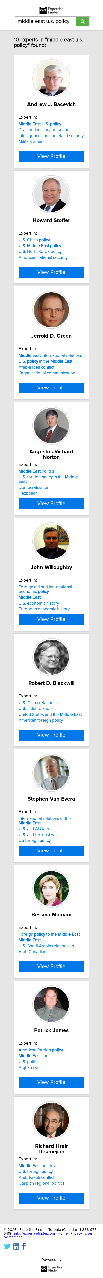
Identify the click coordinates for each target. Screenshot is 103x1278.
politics (37, 471)
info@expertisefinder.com (34, 1233)
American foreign (41, 1050)
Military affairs (32, 141)
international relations (50, 355)
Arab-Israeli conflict (36, 367)
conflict (37, 1056)
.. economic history (39, 603)
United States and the (50, 714)
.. (40, 246)
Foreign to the (49, 934)
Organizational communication (47, 373)
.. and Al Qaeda (36, 829)
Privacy (76, 1233)
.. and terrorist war (38, 835)
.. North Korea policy (40, 251)
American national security (43, 257)
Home (63, 1233)
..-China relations (37, 703)
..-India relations (36, 708)
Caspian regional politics (42, 1183)
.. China (34, 240)
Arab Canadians (33, 952)
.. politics (29, 1062)
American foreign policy (41, 720)
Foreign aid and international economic (45, 589)
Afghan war (29, 1067)
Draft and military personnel (44, 130)
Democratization (34, 487)
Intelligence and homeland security (51, 136)
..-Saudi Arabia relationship (46, 946)
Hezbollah (28, 493)
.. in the (45, 361)
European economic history (44, 609)
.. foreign (36, 1171)
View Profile (51, 156)
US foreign (35, 840)
